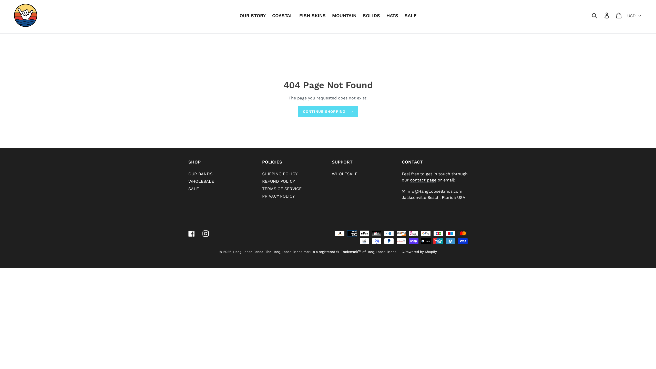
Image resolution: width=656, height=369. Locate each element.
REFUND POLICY (278, 181)
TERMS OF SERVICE (282, 188)
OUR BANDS (200, 173)
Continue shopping (324, 111)
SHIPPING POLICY (280, 173)
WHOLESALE (201, 181)
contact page (423, 180)
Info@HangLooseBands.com (434, 191)
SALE (193, 188)
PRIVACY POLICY (278, 196)
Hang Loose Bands (248, 252)
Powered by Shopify (421, 252)
